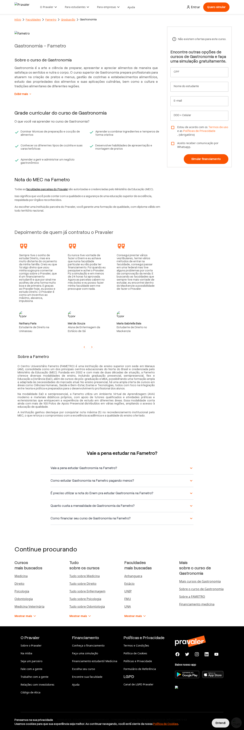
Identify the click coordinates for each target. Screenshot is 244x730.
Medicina (21, 576)
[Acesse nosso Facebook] (177, 654)
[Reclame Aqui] (194, 692)
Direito (19, 584)
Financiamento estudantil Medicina (94, 661)
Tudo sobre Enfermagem (87, 591)
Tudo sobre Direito (82, 584)
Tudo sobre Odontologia (87, 606)
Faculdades (33, 19)
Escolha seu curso (83, 669)
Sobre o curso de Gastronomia (201, 589)
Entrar (195, 7)
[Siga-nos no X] (187, 654)
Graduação (68, 19)
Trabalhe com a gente (34, 677)
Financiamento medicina (196, 604)
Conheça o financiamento (88, 645)
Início (17, 19)
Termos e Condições (136, 645)
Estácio (129, 584)
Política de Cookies (135, 653)
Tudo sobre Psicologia (85, 599)
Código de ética (30, 692)
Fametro (50, 19)
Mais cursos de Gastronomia (200, 581)
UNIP (128, 591)
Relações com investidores (37, 684)
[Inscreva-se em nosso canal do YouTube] (216, 654)
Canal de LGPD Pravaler (138, 684)
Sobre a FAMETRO (192, 596)
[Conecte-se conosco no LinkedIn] (206, 654)
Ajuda (131, 7)
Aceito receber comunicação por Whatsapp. (197, 145)
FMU (127, 599)
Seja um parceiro (31, 661)
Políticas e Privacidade (138, 661)
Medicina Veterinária (29, 606)
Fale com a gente (31, 669)
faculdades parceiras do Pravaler (47, 189)
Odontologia (23, 599)
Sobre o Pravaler (31, 645)
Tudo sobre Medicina (84, 576)
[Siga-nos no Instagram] (197, 654)
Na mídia (26, 653)
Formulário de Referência (140, 669)
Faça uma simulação (85, 653)
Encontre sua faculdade (87, 677)
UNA (127, 606)
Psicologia (21, 591)
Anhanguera (133, 576)
